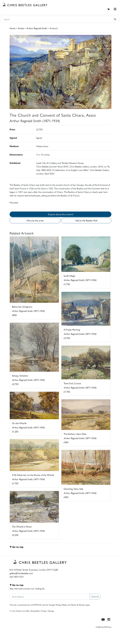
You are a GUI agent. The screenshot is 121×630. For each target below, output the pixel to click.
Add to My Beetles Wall (86, 220)
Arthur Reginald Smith (37, 28)
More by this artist (35, 220)
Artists (21, 28)
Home (12, 28)
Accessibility (35, 610)
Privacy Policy (61, 604)
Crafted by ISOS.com (103, 626)
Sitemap (51, 610)
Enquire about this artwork (60, 214)
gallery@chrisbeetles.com (21, 573)
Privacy (43, 610)
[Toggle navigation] (115, 9)
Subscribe (95, 596)
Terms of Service (78, 604)
